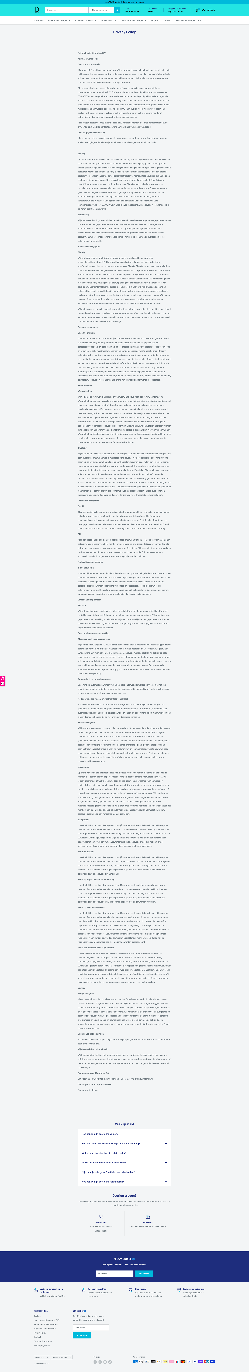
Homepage (39, 20)
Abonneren (144, 1273)
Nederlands (39, 1357)
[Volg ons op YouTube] (105, 1362)
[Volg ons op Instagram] (100, 1362)
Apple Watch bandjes (57, 20)
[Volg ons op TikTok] (110, 1362)
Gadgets (154, 20)
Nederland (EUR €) (60, 1357)
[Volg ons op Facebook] (95, 1362)
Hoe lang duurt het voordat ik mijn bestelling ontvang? (111, 1143)
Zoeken (37, 1316)
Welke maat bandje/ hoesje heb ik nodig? (104, 1152)
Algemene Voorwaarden (45, 1328)
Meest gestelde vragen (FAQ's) (188, 20)
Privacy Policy (40, 1332)
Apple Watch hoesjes (84, 20)
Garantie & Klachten (43, 1341)
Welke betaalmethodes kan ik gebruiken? (104, 1162)
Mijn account (174, 11)
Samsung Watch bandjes (132, 20)
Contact (166, 20)
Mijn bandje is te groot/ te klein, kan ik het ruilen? (108, 1172)
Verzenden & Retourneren (46, 1324)
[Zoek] (117, 10)
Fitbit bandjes (107, 20)
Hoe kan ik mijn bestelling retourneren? (103, 1181)
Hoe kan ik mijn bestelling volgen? (100, 1133)
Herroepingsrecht (42, 1345)
